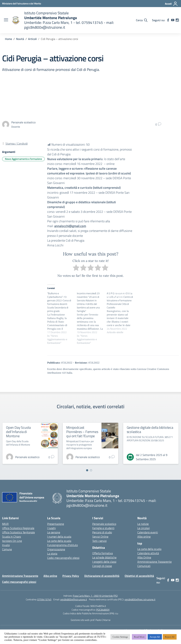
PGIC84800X (103, 609)
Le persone (53, 532)
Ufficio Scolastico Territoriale (18, 532)
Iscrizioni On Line (12, 541)
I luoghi (51, 528)
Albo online (144, 536)
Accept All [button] (155, 637)
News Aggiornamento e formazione (23, 159)
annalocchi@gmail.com (70, 226)
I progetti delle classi (104, 562)
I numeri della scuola (59, 536)
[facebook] (168, 20)
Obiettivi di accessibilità (139, 576)
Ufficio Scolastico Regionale (18, 528)
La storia (52, 553)
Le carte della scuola (59, 541)
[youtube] (172, 20)
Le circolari (143, 528)
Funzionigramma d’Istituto (62, 545)
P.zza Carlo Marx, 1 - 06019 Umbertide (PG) (95, 596)
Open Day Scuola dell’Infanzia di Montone (18, 432)
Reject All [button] (169, 637)
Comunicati (143, 566)
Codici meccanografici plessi (63, 558)
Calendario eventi (147, 532)
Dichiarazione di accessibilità (101, 576)
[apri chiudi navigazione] (6, 20)
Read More (139, 637)
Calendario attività (148, 553)
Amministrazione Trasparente (154, 562)
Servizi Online (100, 536)
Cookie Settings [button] (120, 637)
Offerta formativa (102, 553)
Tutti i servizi (99, 541)
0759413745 (44, 599)
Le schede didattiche (104, 557)
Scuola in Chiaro (11, 536)
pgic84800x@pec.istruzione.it (140, 599)
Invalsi (6, 545)
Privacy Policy (70, 576)
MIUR (5, 524)
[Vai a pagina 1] (87, 470)
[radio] (76, 268)
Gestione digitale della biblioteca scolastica (150, 429)
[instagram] (177, 20)
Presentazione (55, 524)
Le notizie (143, 524)
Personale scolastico (104, 524)
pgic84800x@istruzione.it (73, 599)
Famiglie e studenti (103, 528)
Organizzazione (56, 549)
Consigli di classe (102, 566)
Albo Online (144, 557)
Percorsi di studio (102, 532)
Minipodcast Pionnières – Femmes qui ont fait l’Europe (82, 432)
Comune (7, 549)
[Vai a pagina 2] (91, 470)
